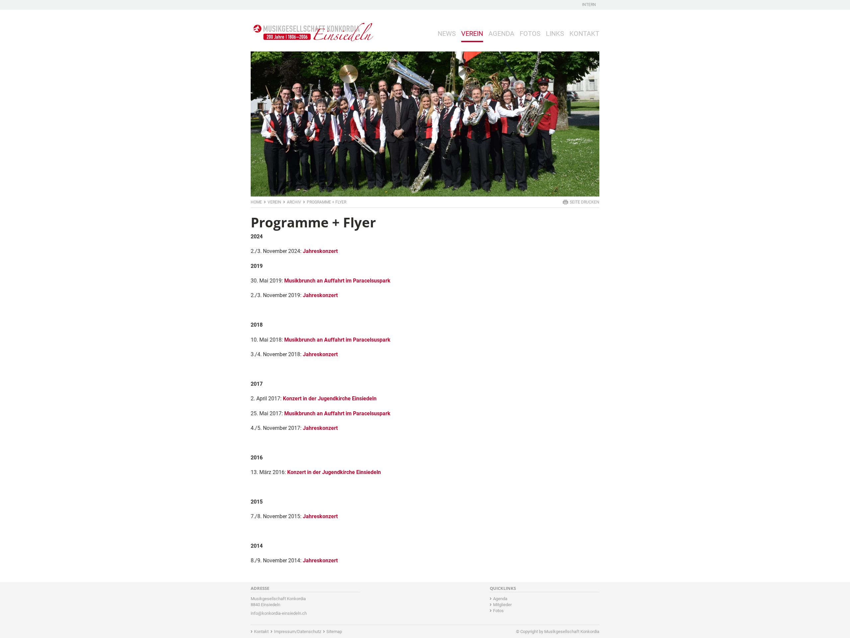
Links (555, 34)
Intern (589, 4)
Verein (472, 34)
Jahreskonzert (320, 251)
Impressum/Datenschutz (297, 631)
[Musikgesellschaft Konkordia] (312, 27)
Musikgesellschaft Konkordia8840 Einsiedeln (278, 601)
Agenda (501, 34)
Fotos (530, 34)
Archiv (294, 202)
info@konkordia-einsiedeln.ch (279, 613)
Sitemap (334, 631)
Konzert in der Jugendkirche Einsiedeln (330, 398)
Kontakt (584, 34)
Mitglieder (502, 604)
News (447, 34)
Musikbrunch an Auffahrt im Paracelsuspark (337, 281)
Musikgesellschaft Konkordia (571, 631)
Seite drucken (584, 202)
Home (256, 202)
